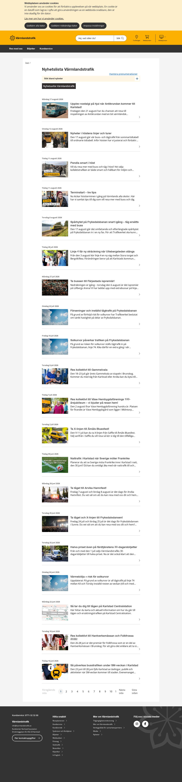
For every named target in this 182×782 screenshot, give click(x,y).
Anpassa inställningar (93, 25)
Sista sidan (135, 691)
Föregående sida (48, 691)
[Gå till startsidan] (23, 40)
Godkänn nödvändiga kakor (64, 25)
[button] (163, 38)
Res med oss (15, 49)
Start (27, 63)
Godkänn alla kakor (36, 25)
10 (111, 691)
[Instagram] (137, 724)
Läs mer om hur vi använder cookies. (44, 18)
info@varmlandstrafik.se (21, 725)
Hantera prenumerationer (123, 74)
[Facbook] (145, 724)
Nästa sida (122, 691)
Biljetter (31, 49)
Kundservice (46, 49)
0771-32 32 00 (31, 715)
